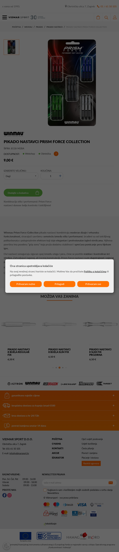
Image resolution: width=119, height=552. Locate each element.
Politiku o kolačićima (95, 271)
